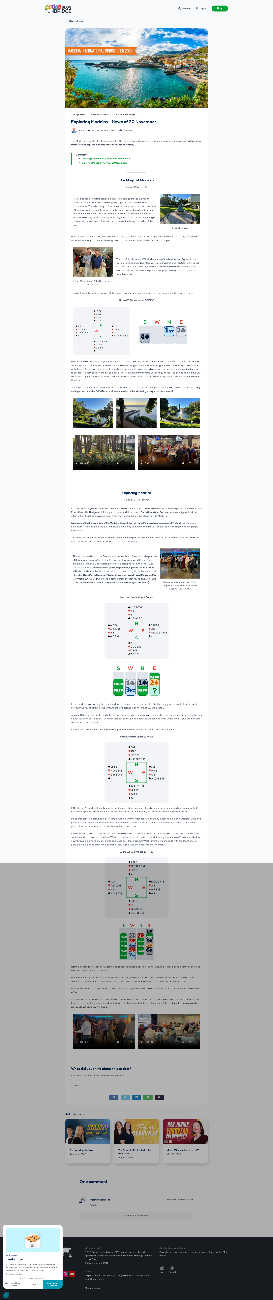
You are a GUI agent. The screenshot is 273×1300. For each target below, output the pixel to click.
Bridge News (79, 114)
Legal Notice (97, 1279)
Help (87, 1275)
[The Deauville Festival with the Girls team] (136, 1131)
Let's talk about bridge (125, 114)
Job (145, 1275)
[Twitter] (125, 1097)
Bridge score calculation (129, 1275)
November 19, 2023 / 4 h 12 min (180, 1200)
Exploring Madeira (104, 162)
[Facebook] (113, 1097)
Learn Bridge (108, 1275)
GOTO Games (101, 1263)
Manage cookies (93, 1288)
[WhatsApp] (148, 1097)
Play (220, 8)
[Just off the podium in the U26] (185, 1131)
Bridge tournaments (100, 114)
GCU (87, 1279)
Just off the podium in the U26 (183, 1150)
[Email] (159, 1097)
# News (76, 1085)
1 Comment (127, 130)
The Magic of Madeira (106, 158)
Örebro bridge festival (81, 1150)
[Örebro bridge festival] (87, 1131)
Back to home (76, 21)
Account (95, 1275)
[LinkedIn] (136, 1097)
